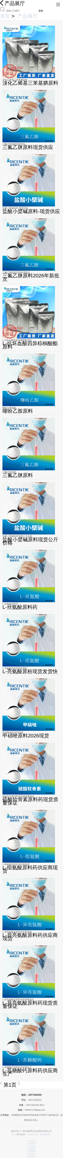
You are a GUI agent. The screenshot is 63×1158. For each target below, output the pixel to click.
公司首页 (31, 1141)
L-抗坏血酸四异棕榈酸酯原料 (17, 340)
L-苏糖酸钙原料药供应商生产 (17, 1067)
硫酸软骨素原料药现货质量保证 (18, 796)
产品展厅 (27, 16)
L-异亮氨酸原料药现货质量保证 (18, 999)
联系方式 (31, 1154)
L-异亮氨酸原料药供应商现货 (17, 932)
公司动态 (31, 1146)
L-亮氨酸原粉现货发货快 (14, 668)
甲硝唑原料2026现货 (12, 732)
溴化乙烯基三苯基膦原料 (14, 79)
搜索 (40, 10)
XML (14, 1134)
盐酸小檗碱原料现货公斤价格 (17, 536)
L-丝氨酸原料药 (10, 604)
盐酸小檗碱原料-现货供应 (15, 208)
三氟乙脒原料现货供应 (13, 144)
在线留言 (31, 1157)
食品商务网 (45, 1134)
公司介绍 (31, 1143)
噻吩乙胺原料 (9, 407)
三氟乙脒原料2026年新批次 (16, 272)
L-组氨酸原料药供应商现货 (15, 864)
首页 (5, 16)
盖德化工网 (33, 1134)
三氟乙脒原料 (9, 472)
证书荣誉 (31, 1151)
